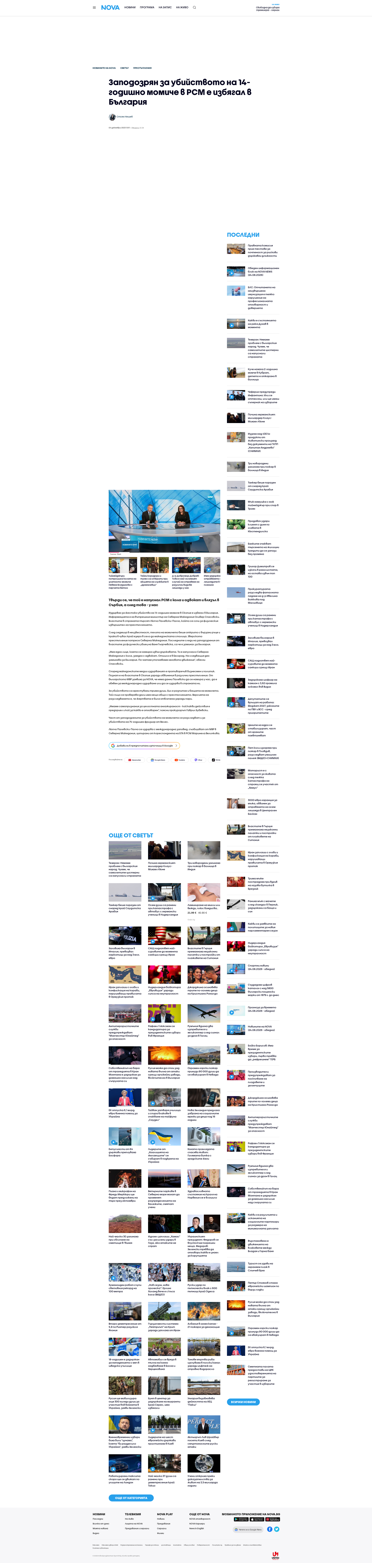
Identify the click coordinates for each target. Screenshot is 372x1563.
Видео (96, 1533)
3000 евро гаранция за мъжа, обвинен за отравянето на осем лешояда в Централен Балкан (262, 807)
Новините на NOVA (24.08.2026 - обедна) (261, 1028)
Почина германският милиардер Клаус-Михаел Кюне (161, 866)
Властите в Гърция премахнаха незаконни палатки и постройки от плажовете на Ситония (204, 953)
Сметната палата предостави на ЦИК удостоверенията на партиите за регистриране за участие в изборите (262, 1375)
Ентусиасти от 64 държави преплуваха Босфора (122, 1152)
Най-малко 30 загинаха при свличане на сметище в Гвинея (123, 1239)
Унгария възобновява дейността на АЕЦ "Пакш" (201, 1401)
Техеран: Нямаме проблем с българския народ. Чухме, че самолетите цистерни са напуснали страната (125, 869)
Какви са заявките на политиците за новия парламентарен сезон (263, 927)
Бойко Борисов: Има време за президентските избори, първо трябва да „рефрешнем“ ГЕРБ (262, 1052)
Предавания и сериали (137, 1528)
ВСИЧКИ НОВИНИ (243, 1402)
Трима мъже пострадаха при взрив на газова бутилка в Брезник (262, 883)
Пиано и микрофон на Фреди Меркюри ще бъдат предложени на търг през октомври (123, 1196)
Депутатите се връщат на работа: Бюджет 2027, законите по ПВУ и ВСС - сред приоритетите (263, 705)
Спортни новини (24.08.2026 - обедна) (261, 967)
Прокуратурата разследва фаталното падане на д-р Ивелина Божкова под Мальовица (263, 596)
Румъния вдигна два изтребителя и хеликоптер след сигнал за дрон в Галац (203, 1031)
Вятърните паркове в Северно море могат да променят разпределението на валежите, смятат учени (164, 1199)
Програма (147, 7)
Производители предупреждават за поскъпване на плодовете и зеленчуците (261, 1078)
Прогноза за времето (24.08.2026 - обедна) (262, 1009)
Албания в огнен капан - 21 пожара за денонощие (204, 1325)
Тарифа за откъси (152, 1545)
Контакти (177, 1545)
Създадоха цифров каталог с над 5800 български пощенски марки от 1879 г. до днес (263, 989)
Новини (130, 7)
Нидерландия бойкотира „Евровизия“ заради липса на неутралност (164, 990)
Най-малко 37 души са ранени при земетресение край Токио (162, 1481)
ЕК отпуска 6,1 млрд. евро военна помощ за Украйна (123, 1113)
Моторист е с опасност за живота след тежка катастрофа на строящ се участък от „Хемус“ (263, 779)
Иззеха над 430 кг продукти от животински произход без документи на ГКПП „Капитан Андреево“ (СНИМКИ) (263, 442)
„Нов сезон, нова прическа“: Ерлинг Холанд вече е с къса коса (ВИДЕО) (161, 1290)
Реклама (96, 1545)
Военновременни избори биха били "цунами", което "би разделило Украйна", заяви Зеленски (125, 1442)
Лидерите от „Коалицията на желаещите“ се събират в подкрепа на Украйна (163, 1155)
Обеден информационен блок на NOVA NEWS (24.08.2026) (263, 271)
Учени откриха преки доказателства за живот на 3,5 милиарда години (203, 1481)
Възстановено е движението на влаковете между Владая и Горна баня (261, 1245)
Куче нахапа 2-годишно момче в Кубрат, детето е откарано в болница (263, 374)
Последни (98, 1519)
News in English (196, 1528)
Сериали (161, 1528)
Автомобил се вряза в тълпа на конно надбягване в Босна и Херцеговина (162, 1364)
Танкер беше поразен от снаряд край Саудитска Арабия (125, 908)
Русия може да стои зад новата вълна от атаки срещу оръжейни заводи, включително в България (164, 1073)
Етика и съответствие (252, 1545)
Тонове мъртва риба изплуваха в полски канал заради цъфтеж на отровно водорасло (204, 1364)
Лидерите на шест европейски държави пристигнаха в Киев (162, 1440)
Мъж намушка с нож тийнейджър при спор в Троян (263, 505)
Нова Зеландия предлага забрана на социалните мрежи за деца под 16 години (204, 1115)
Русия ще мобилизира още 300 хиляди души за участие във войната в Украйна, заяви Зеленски (125, 1403)
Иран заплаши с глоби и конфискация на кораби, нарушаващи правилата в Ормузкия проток (125, 992)
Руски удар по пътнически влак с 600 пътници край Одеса (202, 1288)
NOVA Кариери (197, 1523)
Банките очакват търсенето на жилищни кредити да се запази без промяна (263, 548)
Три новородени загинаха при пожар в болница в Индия (204, 866)
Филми (160, 1533)
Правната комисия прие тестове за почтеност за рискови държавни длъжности (263, 250)
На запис (165, 7)
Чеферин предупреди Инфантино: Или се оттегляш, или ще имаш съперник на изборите (263, 396)
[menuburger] (94, 7)
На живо (182, 7)
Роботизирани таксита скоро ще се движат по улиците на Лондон (125, 1479)
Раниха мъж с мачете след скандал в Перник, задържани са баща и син (263, 906)
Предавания (163, 1523)
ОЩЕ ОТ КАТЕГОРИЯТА (131, 1498)
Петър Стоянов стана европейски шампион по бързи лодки (263, 1286)
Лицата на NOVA (134, 1523)
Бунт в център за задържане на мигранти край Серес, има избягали (164, 1403)
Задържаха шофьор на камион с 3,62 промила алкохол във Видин (262, 683)
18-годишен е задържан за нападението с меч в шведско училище (124, 1362)
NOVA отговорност (199, 1519)
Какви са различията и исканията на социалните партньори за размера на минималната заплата (263, 1221)
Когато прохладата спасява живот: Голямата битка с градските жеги (201, 1154)
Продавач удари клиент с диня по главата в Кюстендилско (259, 526)
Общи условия (189, 1545)
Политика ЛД (217, 1545)
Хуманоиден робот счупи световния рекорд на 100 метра (125, 1288)
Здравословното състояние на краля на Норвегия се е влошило (202, 1194)
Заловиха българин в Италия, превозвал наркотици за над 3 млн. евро (124, 953)
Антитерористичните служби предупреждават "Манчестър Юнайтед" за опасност (124, 1032)
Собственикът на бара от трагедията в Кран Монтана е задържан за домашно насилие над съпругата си (125, 1074)
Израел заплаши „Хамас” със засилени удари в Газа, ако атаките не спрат (164, 1241)
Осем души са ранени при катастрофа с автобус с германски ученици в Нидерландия (163, 910)
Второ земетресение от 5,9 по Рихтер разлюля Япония (125, 1326)
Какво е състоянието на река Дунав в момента (262, 324)
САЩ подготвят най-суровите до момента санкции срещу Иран (163, 951)
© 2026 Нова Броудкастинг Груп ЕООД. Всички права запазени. (116, 1556)
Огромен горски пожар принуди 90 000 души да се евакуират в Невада (203, 1071)
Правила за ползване (233, 1545)
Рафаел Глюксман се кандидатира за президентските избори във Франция (164, 1031)
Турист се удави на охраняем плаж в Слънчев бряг (260, 1267)
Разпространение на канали (131, 1545)
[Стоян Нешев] (112, 117)
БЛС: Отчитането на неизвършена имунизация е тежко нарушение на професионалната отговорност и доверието (261, 297)
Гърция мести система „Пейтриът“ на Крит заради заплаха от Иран (164, 1326)
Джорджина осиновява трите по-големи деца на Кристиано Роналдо (203, 990)
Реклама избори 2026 (110, 1545)
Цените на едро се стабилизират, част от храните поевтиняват (262, 730)
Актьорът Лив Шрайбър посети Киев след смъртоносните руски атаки (203, 1442)
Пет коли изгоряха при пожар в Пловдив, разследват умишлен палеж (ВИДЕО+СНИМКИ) (263, 752)
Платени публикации (101, 1548)
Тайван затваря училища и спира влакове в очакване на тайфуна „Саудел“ (164, 1115)
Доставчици (166, 1545)
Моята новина (100, 1528)
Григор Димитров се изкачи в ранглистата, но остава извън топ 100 (263, 571)
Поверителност (203, 1545)
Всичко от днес (101, 1523)
